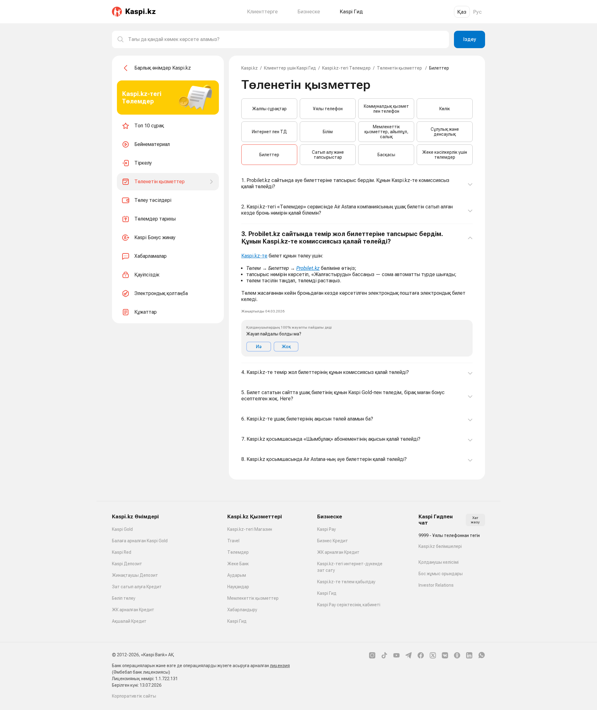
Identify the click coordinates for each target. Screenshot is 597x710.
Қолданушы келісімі (439, 562)
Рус (477, 12)
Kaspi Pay (326, 529)
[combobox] (286, 39)
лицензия (280, 665)
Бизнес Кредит (332, 540)
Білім (328, 131)
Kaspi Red (121, 552)
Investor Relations (436, 585)
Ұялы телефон (328, 108)
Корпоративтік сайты (134, 696)
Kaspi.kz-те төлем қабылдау (346, 581)
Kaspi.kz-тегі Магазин (249, 529)
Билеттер (269, 154)
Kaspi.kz (249, 68)
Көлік (444, 108)
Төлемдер (238, 552)
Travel (233, 540)
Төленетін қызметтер (400, 68)
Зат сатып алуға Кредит (137, 586)
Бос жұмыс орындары (441, 573)
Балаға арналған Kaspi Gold (140, 540)
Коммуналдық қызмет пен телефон (386, 109)
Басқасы (386, 154)
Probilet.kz (308, 268)
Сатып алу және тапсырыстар (328, 155)
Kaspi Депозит (127, 563)
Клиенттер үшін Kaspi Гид (290, 68)
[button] (357, 293)
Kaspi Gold (122, 529)
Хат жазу (475, 520)
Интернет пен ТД (269, 131)
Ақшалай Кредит (129, 621)
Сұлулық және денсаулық (445, 132)
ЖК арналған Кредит (133, 609)
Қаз (461, 12)
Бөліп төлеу (123, 598)
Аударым (236, 575)
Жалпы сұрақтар (269, 108)
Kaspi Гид (237, 621)
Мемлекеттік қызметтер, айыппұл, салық (386, 131)
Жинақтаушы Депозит (135, 575)
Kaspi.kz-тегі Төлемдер (346, 68)
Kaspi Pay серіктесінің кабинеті (348, 604)
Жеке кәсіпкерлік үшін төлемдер (444, 155)
